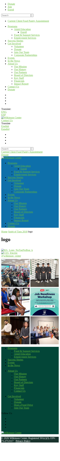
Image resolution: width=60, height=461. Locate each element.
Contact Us (13, 86)
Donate (17, 49)
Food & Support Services (27, 35)
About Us (13, 63)
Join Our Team (21, 52)
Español (5, 129)
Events (11, 58)
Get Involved (14, 43)
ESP (3, 114)
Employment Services (25, 38)
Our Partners (20, 72)
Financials (19, 81)
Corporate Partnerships (25, 55)
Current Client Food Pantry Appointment (28, 21)
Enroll (23, 32)
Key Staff (19, 78)
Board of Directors (23, 75)
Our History (20, 69)
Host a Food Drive (23, 405)
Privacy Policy (23, 441)
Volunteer (19, 46)
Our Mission (20, 66)
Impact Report (21, 83)
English (5, 126)
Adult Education (22, 29)
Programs (12, 26)
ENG (4, 112)
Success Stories (15, 40)
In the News (14, 60)
